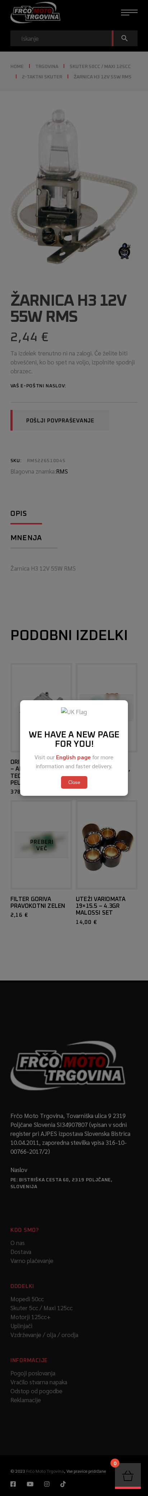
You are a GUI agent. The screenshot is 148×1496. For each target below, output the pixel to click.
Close (74, 782)
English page (73, 757)
